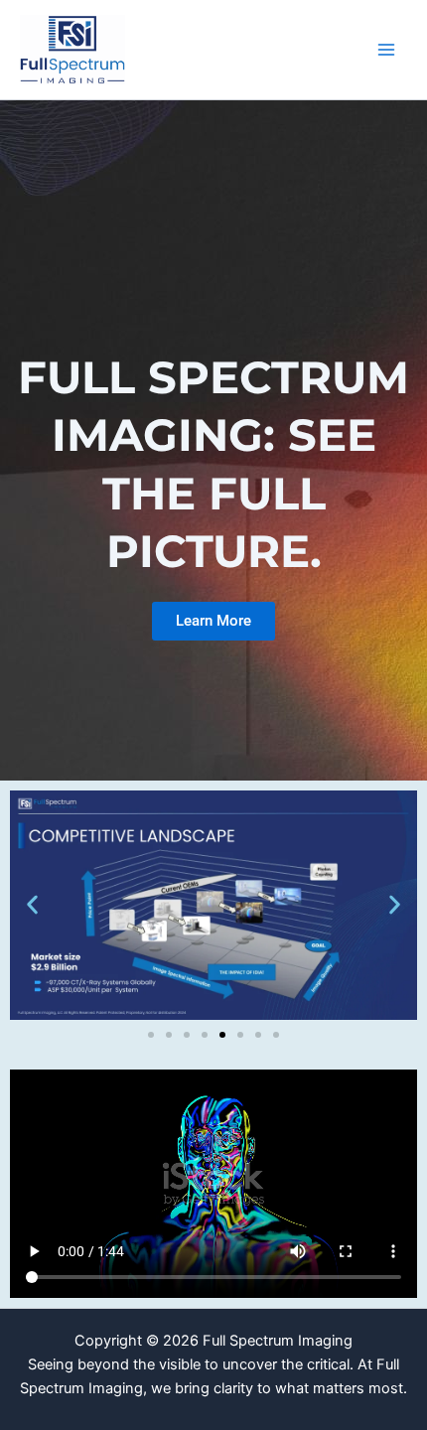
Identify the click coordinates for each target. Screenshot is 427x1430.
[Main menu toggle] (386, 50)
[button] (32, 905)
